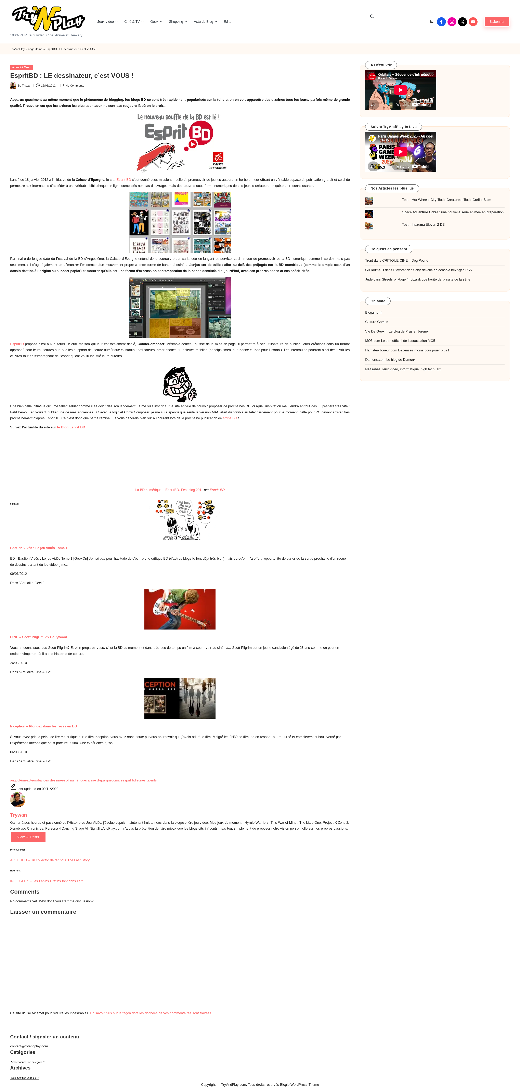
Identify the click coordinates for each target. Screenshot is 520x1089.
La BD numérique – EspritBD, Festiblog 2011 (169, 490)
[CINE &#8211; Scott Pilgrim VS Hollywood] (180, 609)
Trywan (18, 815)
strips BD (230, 418)
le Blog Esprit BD (71, 427)
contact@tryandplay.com (29, 1046)
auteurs (32, 780)
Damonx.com (375, 360)
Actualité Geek (21, 67)
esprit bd (129, 780)
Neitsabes (372, 369)
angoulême (35, 49)
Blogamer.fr (374, 312)
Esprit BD (123, 180)
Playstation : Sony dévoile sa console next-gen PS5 (432, 270)
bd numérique (75, 780)
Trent (369, 261)
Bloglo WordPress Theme (299, 1085)
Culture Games (376, 322)
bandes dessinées (51, 780)
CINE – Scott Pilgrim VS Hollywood (38, 637)
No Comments (75, 85)
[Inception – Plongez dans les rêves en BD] (180, 698)
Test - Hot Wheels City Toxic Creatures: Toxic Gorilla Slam (446, 200)
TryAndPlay (17, 49)
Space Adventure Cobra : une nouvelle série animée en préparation (453, 212)
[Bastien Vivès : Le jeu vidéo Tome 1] (180, 520)
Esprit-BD (217, 490)
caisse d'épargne (99, 780)
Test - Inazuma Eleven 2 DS (423, 225)
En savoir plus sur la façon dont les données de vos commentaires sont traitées (150, 1013)
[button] (497, 21)
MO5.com (372, 341)
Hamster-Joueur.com (381, 350)
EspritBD (17, 344)
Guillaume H (374, 270)
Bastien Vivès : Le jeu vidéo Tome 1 (38, 548)
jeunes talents (146, 780)
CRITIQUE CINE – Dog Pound (405, 261)
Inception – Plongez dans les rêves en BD (43, 726)
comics (117, 780)
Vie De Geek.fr (376, 331)
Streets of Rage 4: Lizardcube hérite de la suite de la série (426, 280)
